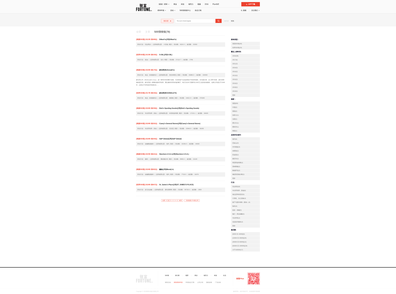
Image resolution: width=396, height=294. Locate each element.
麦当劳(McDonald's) (155, 70)
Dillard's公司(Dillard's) (156, 39)
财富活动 (168, 282)
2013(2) (235, 75)
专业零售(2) (236, 218)
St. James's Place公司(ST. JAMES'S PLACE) (165, 185)
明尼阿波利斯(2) (237, 162)
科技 (182, 4)
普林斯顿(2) (236, 166)
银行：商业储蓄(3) (238, 214)
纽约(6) (234, 139)
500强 (167, 275)
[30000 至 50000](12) (239, 242)
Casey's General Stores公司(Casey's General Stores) (168, 123)
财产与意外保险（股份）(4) (241, 202)
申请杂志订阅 (190, 282)
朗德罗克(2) (236, 170)
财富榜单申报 (178, 282)
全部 (138, 31)
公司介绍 (200, 282)
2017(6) (235, 60)
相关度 (226, 21)
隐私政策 (209, 282)
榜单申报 (161, 10)
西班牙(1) (235, 127)
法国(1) (234, 119)
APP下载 (251, 4)
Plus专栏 (216, 4)
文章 (147, 31)
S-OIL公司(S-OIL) (154, 55)
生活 (224, 275)
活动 (172, 10)
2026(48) (235, 56)
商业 (175, 4)
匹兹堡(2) (235, 155)
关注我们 (254, 10)
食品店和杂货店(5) (238, 194)
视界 (187, 275)
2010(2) (235, 71)
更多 (233, 95)
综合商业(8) (236, 186)
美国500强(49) (237, 43)
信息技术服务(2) (237, 222)
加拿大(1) (235, 115)
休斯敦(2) (235, 151)
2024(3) (235, 67)
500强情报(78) (162, 31)
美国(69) (235, 103)
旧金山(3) (235, 143)
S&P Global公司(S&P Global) (159, 139)
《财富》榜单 (162, 4)
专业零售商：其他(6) (239, 190)
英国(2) (234, 111)
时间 (232, 21)
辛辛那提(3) (236, 147)
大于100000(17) (237, 250)
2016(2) (235, 83)
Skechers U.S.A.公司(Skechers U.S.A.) (162, 154)
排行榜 (177, 275)
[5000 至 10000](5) (238, 234)
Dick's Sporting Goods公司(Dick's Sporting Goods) (167, 108)
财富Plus (240, 279)
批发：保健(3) (237, 210)
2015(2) (235, 79)
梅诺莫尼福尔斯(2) (238, 174)
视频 (199, 4)
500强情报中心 (185, 10)
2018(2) (235, 87)
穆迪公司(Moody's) (155, 169)
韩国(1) (234, 131)
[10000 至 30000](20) (239, 238)
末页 (180, 200)
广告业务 (218, 282)
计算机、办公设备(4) (239, 198)
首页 (163, 200)
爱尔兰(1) (235, 123)
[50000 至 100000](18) (239, 246)
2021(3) (235, 64)
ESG (206, 4)
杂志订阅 (198, 10)
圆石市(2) (235, 158)
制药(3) (234, 206)
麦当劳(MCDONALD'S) (156, 93)
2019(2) (235, 91)
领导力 (190, 4)
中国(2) (234, 107)
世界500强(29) (237, 47)
